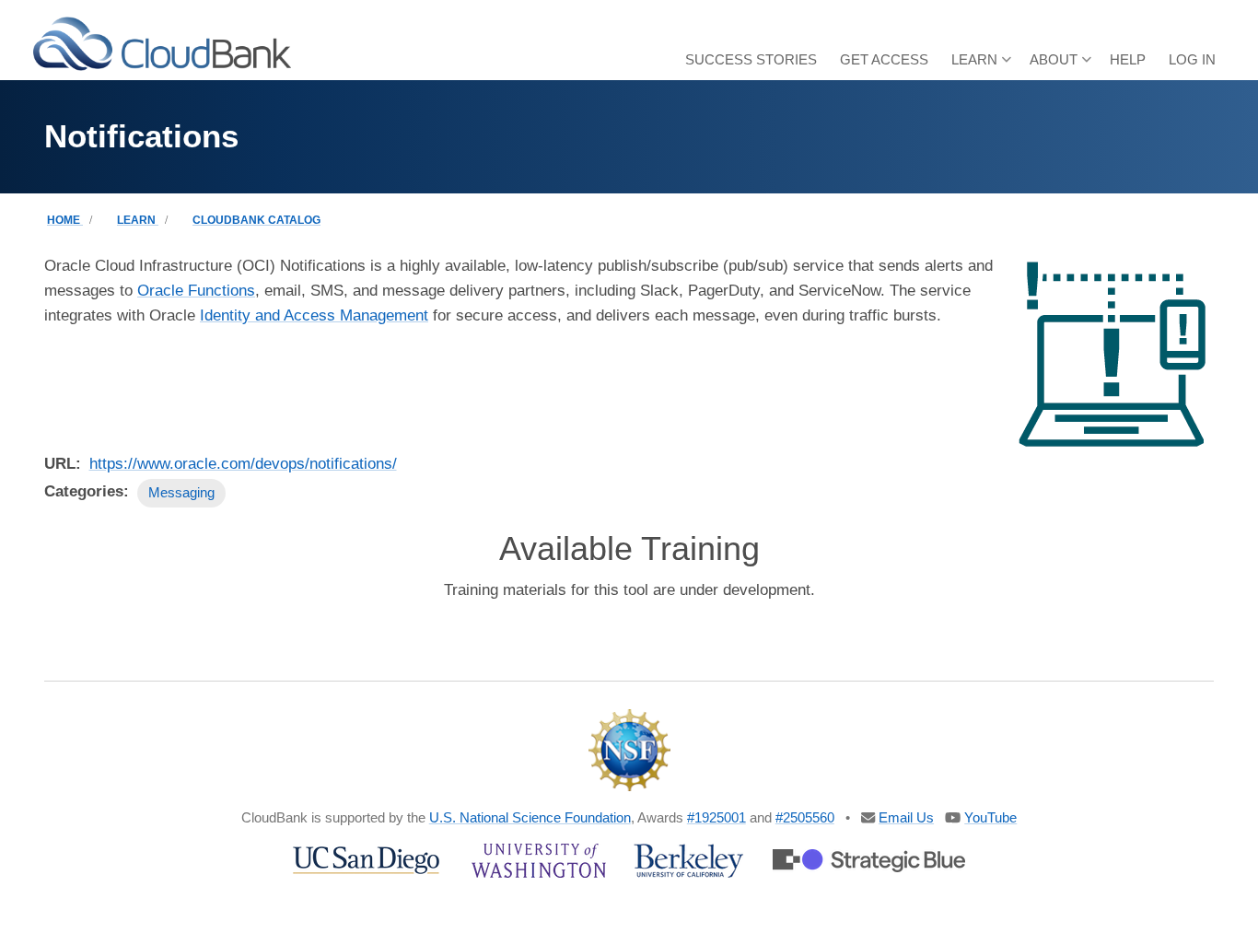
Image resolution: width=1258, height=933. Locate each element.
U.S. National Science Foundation (530, 817)
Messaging (181, 492)
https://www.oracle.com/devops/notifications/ (243, 463)
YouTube (990, 817)
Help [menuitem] (1128, 59)
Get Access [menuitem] (884, 59)
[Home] (162, 43)
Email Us (906, 817)
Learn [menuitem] (981, 66)
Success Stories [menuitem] (751, 59)
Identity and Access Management (314, 315)
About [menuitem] (1060, 66)
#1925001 (716, 817)
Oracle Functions (196, 290)
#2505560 (804, 817)
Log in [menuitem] (1192, 59)
